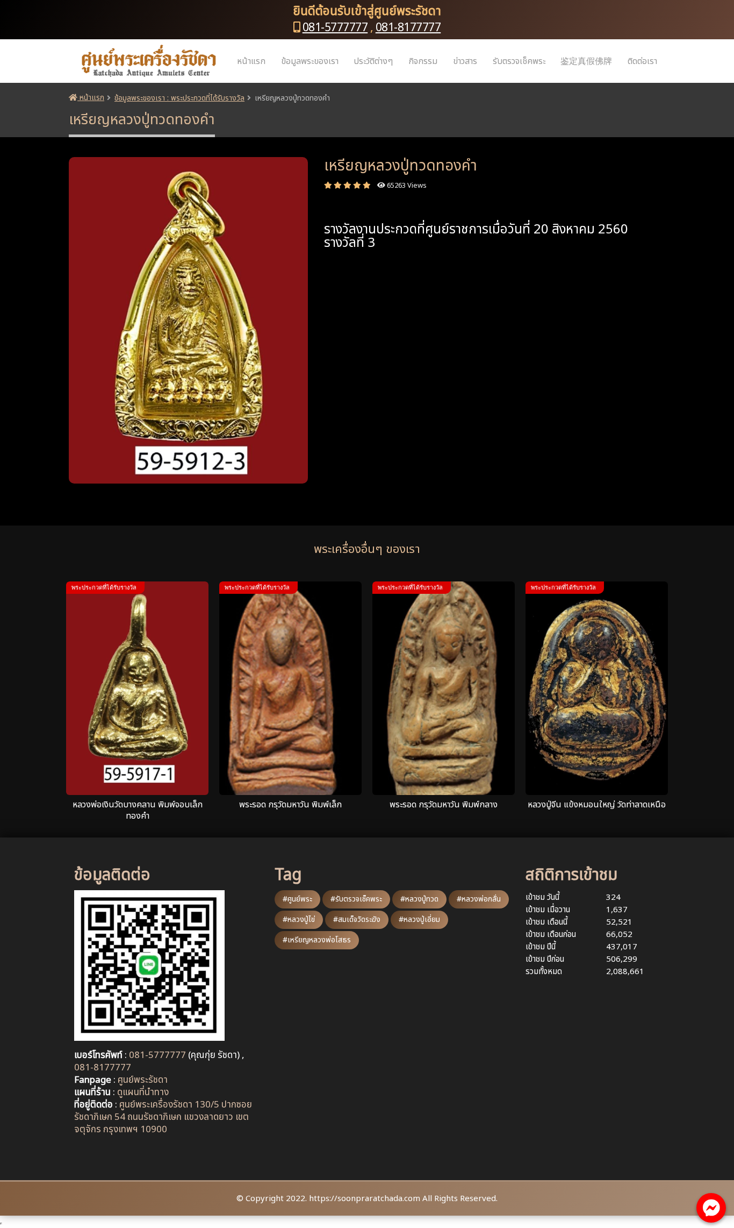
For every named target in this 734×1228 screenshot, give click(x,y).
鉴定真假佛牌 (586, 61)
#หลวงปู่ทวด (419, 899)
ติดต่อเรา (642, 61)
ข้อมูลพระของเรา (310, 61)
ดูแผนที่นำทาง (143, 1092)
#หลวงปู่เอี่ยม (419, 919)
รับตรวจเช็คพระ (519, 61)
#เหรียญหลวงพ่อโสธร (317, 940)
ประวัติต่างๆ (373, 61)
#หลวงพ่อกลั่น (479, 899)
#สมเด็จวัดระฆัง (356, 919)
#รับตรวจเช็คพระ (356, 899)
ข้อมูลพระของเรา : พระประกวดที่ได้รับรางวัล (179, 98)
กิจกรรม (422, 61)
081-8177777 (408, 27)
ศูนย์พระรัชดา (143, 1080)
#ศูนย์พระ (297, 899)
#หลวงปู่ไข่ (299, 919)
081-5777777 (335, 27)
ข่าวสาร (465, 61)
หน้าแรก (251, 61)
